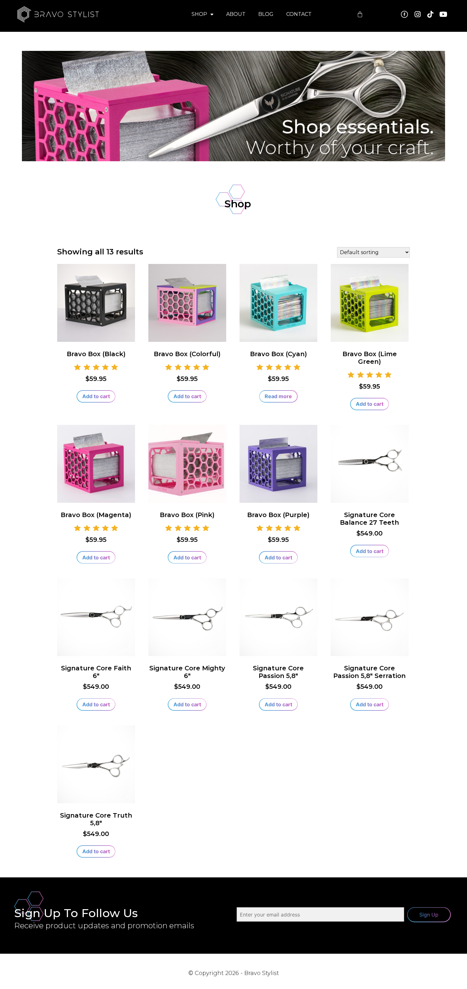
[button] (96, 396)
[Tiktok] (430, 14)
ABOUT (236, 14)
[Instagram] (417, 14)
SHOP (199, 14)
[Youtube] (443, 14)
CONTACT (299, 14)
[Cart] (360, 14)
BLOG (266, 14)
